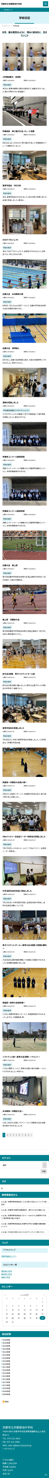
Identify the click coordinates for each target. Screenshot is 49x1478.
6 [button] (19, 1135)
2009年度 (6, 1391)
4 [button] (13, 1135)
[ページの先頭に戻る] (46, 1475)
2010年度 (6, 1388)
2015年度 (6, 1373)
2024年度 (6, 1346)
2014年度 (6, 1376)
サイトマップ (9, 1448)
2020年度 (6, 1358)
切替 (44, 1171)
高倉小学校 (5, 1277)
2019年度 (6, 1361)
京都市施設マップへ (8, 1256)
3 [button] (10, 1135)
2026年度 (6, 1340)
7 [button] (22, 1135)
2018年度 (6, 1364)
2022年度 (6, 1352)
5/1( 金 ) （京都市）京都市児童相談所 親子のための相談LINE (23, 1210)
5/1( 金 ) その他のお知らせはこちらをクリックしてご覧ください (23, 1232)
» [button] (31, 1135)
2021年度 (6, 1355)
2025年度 (6, 1343)
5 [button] (16, 1135)
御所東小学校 (6, 1274)
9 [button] (28, 1135)
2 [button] (7, 1135)
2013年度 (6, 1379)
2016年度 (6, 1370)
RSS (7, 1401)
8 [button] (25, 1135)
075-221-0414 (13, 1438)
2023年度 (6, 1349)
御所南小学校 (6, 1271)
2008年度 (6, 1394)
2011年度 (6, 1385)
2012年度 (6, 1382)
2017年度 (6, 1367)
